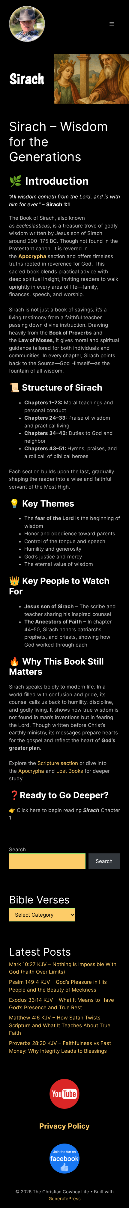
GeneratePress (65, 1198)
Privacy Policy (64, 1126)
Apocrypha (32, 256)
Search (17, 849)
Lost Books (69, 771)
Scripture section (58, 763)
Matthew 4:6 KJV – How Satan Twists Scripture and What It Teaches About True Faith (59, 1025)
